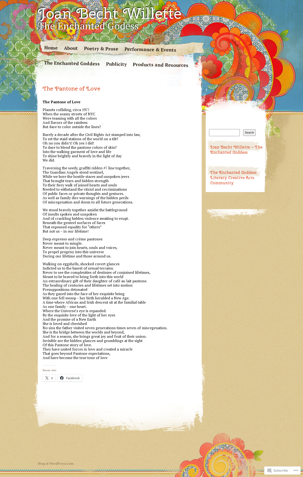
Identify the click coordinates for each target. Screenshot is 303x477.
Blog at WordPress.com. (56, 463)
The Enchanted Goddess (72, 63)
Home (51, 48)
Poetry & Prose (101, 48)
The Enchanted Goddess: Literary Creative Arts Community (233, 177)
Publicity (116, 64)
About (71, 48)
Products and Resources (160, 64)
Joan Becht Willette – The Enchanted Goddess (236, 149)
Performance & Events (150, 49)
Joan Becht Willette (109, 13)
